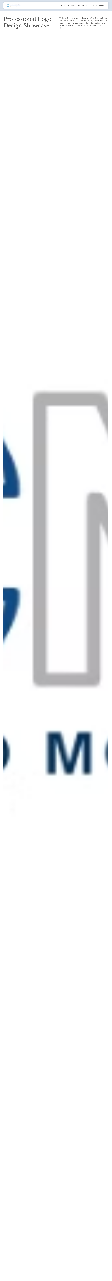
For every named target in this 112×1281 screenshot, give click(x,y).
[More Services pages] (74, 5)
